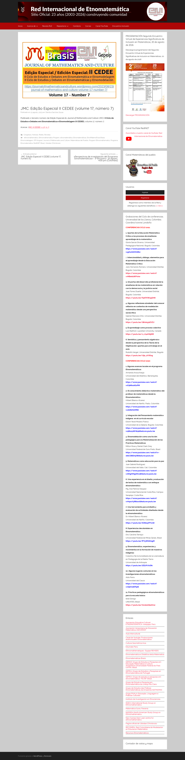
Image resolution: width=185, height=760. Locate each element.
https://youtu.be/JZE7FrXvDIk (139, 565)
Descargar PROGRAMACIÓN (138, 115)
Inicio (20, 26)
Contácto (77, 26)
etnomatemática (66, 138)
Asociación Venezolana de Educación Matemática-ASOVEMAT (141, 629)
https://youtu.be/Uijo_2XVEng (139, 355)
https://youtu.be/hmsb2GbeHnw (140, 605)
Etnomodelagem (27, 140)
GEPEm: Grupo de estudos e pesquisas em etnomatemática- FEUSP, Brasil (143, 678)
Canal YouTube (102, 26)
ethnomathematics (31, 138)
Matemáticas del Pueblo (79, 140)
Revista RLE (47, 26)
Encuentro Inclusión (120, 26)
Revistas (47, 135)
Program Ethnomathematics (99, 140)
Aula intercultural (133, 634)
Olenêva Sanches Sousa (54, 112)
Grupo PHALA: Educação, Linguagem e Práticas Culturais (142, 694)
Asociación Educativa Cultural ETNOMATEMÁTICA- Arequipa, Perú (140, 623)
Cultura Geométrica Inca (136, 643)
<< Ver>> (159, 206)
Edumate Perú (132, 647)
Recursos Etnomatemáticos (137, 733)
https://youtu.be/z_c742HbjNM (140, 334)
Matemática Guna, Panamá (137, 708)
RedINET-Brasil (39, 143)
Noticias (35, 135)
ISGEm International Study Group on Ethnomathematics (141, 704)
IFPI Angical (38, 140)
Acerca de (31, 26)
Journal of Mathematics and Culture (56, 140)
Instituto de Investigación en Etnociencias (143, 699)
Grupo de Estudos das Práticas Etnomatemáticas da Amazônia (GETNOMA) (144, 689)
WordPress (37, 756)
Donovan (47, 756)
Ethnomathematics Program (49, 138)
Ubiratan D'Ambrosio (52, 143)
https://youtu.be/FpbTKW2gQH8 (140, 298)
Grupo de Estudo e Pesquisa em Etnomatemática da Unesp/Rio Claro (141, 683)
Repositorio (61, 26)
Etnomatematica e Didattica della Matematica (145, 654)
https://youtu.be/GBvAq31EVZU (140, 322)
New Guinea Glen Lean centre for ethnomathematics (140, 719)
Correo (88, 26)
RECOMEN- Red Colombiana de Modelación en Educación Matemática (144, 728)
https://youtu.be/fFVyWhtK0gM (140, 541)
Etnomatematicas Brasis (136, 658)
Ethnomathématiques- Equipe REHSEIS (142, 651)
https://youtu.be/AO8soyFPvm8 (140, 523)
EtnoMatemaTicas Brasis (96, 138)
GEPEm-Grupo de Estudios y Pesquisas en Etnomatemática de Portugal (143, 672)
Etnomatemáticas (79, 138)
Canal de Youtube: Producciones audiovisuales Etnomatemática (139, 638)
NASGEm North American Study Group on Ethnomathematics (143, 713)
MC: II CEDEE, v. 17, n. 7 (39, 127)
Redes (41, 135)
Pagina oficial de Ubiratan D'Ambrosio (141, 723)
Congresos (27, 135)
